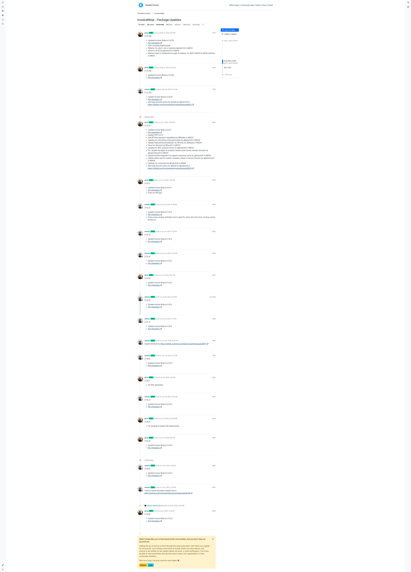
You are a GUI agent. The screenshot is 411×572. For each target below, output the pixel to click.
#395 (214, 438)
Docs (264, 5)
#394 (214, 418)
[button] (3, 565)
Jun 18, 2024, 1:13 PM (169, 319)
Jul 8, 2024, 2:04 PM (169, 487)
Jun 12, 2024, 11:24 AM (169, 253)
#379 (214, 33)
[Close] (212, 539)
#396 (214, 465)
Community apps (247, 5)
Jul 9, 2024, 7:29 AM (167, 511)
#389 (214, 319)
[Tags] (3, 11)
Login (151, 565)
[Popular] (3, 15)
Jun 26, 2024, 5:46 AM (169, 396)
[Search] (3, 24)
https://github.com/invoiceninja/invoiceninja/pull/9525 (170, 104)
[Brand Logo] (140, 5)
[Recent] (3, 7)
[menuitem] (408, 2)
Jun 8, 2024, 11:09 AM (169, 204)
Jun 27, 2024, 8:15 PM (167, 418)
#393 (214, 396)
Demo (258, 5)
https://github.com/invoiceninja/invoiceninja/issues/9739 (167, 493)
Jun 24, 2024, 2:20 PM (169, 355)
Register (143, 565)
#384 (214, 204)
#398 (214, 511)
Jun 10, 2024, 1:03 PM (169, 231)
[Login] (408, 2)
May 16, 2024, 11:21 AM (169, 89)
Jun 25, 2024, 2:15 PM (167, 377)
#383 (214, 180)
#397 (214, 487)
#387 (214, 275)
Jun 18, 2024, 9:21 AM (169, 297)
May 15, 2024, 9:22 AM (168, 67)
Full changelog (154, 43)
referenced (156, 505)
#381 (214, 89)
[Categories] (3, 2)
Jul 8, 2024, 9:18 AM (169, 465)
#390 (214, 340)
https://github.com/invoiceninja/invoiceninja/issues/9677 (183, 344)
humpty (149, 505)
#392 (214, 377)
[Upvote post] (210, 61)
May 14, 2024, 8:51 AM (167, 33)
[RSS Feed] (203, 24)
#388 (214, 297)
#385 (214, 231)
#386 (214, 253)
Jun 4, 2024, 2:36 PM (167, 180)
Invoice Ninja (160, 24)
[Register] (408, 7)
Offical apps (234, 5)
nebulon (147, 89)
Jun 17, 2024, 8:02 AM (167, 275)
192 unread (227, 67)
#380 (214, 67)
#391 (214, 355)
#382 (214, 122)
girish (146, 33)
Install (270, 5)
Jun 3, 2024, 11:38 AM (167, 122)
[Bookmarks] (3, 19)
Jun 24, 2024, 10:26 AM (170, 340)
